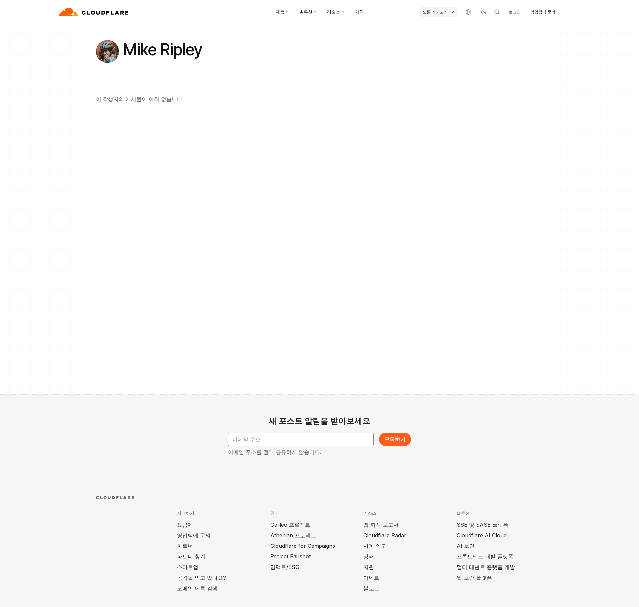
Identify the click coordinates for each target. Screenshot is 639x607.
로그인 (515, 11)
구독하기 (395, 439)
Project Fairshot (290, 556)
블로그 (371, 588)
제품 (280, 11)
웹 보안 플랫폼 (474, 577)
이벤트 (371, 577)
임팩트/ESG (284, 567)
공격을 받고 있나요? (201, 577)
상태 (368, 556)
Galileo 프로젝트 (290, 524)
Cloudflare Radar (384, 535)
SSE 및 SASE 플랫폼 (482, 524)
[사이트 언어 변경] (468, 12)
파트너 (185, 546)
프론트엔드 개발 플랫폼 (485, 556)
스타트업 (187, 567)
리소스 (333, 11)
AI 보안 (466, 546)
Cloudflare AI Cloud (482, 535)
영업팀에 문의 (543, 11)
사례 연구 (374, 546)
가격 (359, 11)
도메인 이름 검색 (197, 588)
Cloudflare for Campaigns (302, 546)
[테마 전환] (483, 12)
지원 (368, 567)
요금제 (185, 524)
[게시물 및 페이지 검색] (497, 12)
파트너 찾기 (191, 556)
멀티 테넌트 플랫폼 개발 (486, 567)
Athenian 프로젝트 (293, 535)
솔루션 (305, 11)
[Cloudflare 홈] (94, 12)
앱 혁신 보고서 (381, 524)
